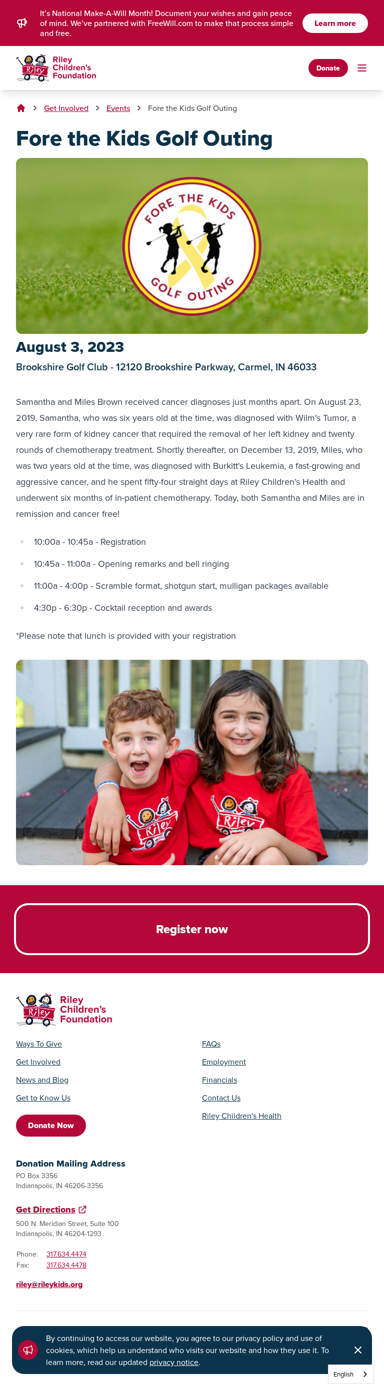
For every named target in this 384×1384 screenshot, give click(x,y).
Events (118, 107)
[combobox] (351, 1374)
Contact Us (221, 1098)
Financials (219, 1080)
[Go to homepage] (56, 68)
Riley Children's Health (242, 1116)
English (344, 1374)
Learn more (335, 23)
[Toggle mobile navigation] (362, 68)
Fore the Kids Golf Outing (192, 107)
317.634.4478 (66, 1265)
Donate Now (51, 1125)
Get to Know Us (43, 1098)
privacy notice (174, 1362)
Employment (224, 1062)
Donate (328, 68)
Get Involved (66, 107)
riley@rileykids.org (49, 1284)
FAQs (211, 1044)
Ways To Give (39, 1044)
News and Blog (42, 1080)
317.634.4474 (66, 1254)
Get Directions (46, 1209)
